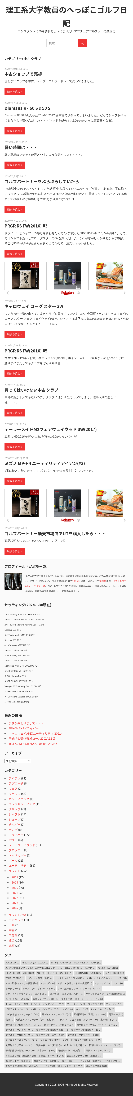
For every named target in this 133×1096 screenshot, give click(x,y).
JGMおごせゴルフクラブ (19, 967)
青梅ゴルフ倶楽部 (16, 1066)
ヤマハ (96, 1009)
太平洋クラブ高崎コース (19, 1045)
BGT (54, 962)
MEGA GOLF (13, 973)
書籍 (12, 930)
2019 (15, 882)
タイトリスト (70, 998)
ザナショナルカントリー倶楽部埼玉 (105, 993)
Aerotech (29, 962)
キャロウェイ (46, 988)
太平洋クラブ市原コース (19, 1030)
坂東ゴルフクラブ (56, 1019)
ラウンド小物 (17, 914)
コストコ (41, 993)
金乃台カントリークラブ (76, 1060)
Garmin (66, 962)
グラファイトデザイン (19, 993)
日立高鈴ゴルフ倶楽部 (70, 1050)
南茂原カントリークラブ (30, 1019)
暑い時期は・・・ (21, 147)
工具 (12, 925)
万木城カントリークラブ (56, 1014)
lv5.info (69, 1084)
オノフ (118, 983)
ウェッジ (14, 794)
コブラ (55, 993)
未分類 (13, 935)
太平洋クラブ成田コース (19, 1035)
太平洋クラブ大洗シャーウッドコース (97, 1024)
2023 (15, 903)
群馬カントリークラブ (51, 1055)
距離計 (95, 1055)
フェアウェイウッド (22, 845)
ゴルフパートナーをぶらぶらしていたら (42, 181)
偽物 (9, 1019)
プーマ (31, 1009)
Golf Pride (81, 962)
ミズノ (67, 1009)
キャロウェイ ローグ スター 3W (34, 306)
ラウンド (14, 870)
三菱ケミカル (97, 1014)
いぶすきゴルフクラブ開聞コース (73, 978)
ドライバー (16, 835)
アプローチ (16, 783)
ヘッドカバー (17, 855)
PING (40, 973)
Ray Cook (65, 973)
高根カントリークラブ (42, 1066)
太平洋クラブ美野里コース (85, 1040)
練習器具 (29, 1055)
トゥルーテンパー (17, 1004)
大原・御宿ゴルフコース (84, 1019)
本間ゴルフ (13, 1055)
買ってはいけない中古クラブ (31, 390)
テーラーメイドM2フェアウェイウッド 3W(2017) (51, 429)
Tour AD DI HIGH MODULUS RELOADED (33, 743)
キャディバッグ (19, 799)
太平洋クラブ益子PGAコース (21, 1040)
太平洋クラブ (108, 1019)
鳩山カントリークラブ (70, 1066)
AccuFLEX (12, 962)
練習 (12, 940)
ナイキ (35, 1004)
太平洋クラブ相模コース (54, 1040)
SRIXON (96, 973)
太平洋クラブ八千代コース (59, 1024)
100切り (76, 581)
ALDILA (43, 962)
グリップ (14, 809)
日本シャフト (46, 1050)
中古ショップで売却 (23, 74)
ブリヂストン (14, 1009)
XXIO (48, 978)
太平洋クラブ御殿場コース (86, 1030)
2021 (15, 893)
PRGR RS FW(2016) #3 (26, 226)
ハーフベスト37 (37, 586)
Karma (90, 967)
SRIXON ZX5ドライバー (24, 728)
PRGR (52, 973)
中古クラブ (16, 920)
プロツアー (16, 850)
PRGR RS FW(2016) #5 (26, 351)
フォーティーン (76, 1004)
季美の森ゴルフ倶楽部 (49, 1045)
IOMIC (96, 962)
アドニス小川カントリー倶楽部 (74, 983)
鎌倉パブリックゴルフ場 (106, 1060)
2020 (15, 887)
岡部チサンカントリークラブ (105, 1045)
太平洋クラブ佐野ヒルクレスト (23, 1024)
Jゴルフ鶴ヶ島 (73, 967)
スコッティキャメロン (45, 998)
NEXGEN (28, 973)
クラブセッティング (22, 804)
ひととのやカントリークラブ (110, 978)
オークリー (13, 988)
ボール (13, 860)
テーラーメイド (92, 998)
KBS (101, 967)
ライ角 (109, 1009)
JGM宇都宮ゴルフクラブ (49, 967)
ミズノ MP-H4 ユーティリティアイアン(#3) (45, 463)
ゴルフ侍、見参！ (72, 993)
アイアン (14, 778)
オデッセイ (102, 983)
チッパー (14, 824)
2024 (15, 908)
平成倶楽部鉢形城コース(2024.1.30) (32, 738)
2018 (15, 877)
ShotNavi (81, 973)
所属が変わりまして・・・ (26, 723)
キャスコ (29, 988)
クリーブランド (90, 988)
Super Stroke (114, 973)
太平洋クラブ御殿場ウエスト (52, 1030)
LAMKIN (112, 967)
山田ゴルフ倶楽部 (75, 1045)
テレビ (13, 829)
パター (13, 840)
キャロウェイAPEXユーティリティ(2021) (35, 733)
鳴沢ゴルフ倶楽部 (96, 1066)
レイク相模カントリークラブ (22, 1014)
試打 (12, 945)
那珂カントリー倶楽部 (18, 1060)
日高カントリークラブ (99, 1050)
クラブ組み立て (68, 988)
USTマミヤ (34, 978)
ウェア (13, 788)
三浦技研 (80, 1014)
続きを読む (13, 91)
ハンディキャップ (53, 1004)
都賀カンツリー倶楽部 (46, 1060)
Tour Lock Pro (15, 978)
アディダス (48, 983)
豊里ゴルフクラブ (77, 1055)
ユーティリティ (19, 865)
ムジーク (82, 1009)
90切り (102, 581)
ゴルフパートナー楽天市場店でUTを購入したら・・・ (55, 533)
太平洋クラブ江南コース (50, 1035)
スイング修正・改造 (18, 998)
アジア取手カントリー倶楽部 (22, 983)
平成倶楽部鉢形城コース (20, 1050)
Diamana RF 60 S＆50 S (27, 108)
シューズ (14, 819)
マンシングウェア (49, 1009)
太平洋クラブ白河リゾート (83, 1035)
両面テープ (116, 1014)
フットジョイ (114, 1004)
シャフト (14, 814)
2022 (15, 898)
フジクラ (95, 1004)
